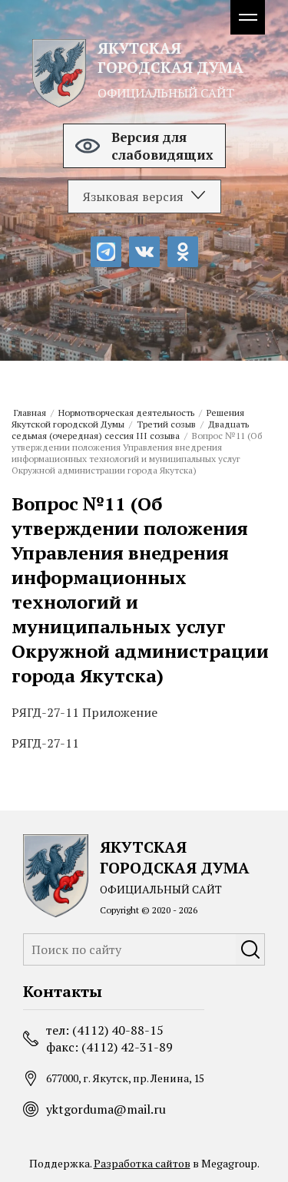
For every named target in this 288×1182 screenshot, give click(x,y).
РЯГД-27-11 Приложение (84, 712)
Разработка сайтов (142, 1163)
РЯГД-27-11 (45, 743)
